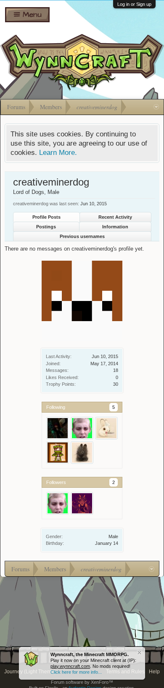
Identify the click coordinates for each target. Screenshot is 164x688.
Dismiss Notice (139, 652)
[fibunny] (106, 428)
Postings (46, 226)
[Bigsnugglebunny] (82, 452)
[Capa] (57, 452)
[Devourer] (57, 428)
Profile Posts (46, 217)
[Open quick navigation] (156, 107)
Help (154, 672)
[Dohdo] (82, 428)
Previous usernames (82, 236)
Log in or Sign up (134, 4)
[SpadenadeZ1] (82, 503)
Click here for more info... (76, 672)
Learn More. (58, 152)
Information (115, 226)
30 (115, 384)
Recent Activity (115, 217)
